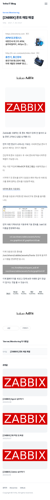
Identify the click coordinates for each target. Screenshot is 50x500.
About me (13, 488)
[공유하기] (12, 328)
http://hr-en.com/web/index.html (20, 53)
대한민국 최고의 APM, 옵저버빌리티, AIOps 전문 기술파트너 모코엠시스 (16, 43)
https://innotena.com (15, 34)
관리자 (5, 488)
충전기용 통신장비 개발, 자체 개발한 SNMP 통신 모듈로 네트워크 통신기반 (16, 62)
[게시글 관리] (16, 328)
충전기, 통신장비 (13, 57)
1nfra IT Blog (9, 3)
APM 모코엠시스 (13, 37)
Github (22, 488)
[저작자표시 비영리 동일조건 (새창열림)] (34, 328)
